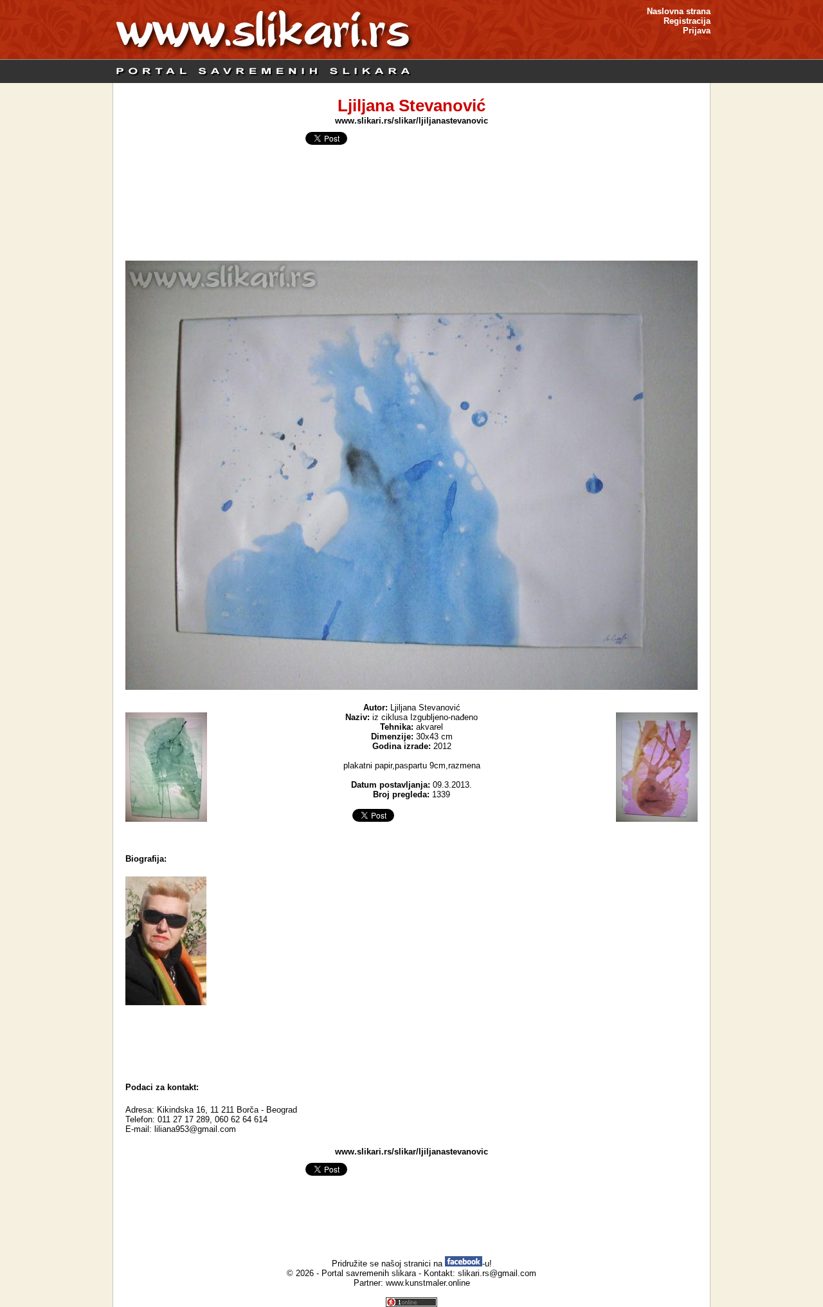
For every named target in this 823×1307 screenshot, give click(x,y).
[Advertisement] (411, 1041)
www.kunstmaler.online (428, 1283)
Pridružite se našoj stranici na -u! (412, 1263)
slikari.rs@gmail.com (497, 1273)
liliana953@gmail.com (195, 1129)
